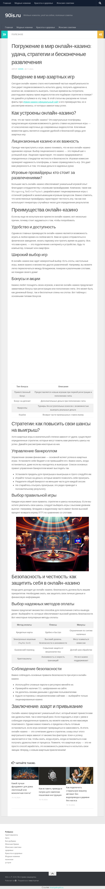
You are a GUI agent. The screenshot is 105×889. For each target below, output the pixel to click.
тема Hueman (34, 881)
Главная (7, 3)
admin (20, 69)
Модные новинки (23, 3)
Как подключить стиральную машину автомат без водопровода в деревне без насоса (77, 794)
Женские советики (65, 3)
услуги (8, 862)
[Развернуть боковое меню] (4, 34)
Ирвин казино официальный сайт (41, 102)
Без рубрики (10, 841)
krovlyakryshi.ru (56, 887)
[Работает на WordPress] (16, 880)
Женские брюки (12, 844)
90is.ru (13, 15)
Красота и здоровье (43, 3)
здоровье (9, 850)
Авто (7, 838)
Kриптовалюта (11, 835)
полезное (17, 34)
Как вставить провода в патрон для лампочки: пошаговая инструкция (50, 791)
